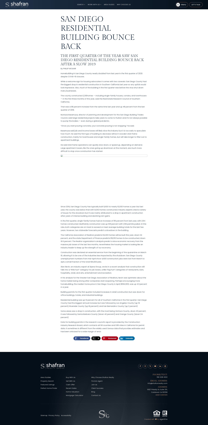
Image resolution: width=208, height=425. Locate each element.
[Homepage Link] (104, 414)
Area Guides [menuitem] (109, 4)
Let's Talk (196, 5)
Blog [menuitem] (93, 392)
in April (117, 284)
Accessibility (66, 415)
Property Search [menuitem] (47, 381)
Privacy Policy (54, 415)
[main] (104, 180)
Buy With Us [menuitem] (70, 377)
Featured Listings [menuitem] (48, 385)
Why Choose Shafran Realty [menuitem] (102, 377)
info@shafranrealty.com (157, 383)
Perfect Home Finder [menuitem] (49, 388)
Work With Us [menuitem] (94, 4)
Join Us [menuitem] (94, 385)
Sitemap (44, 415)
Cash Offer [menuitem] (70, 385)
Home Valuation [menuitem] (72, 392)
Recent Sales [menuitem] (71, 388)
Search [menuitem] (80, 4)
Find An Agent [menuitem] (97, 381)
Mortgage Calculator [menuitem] (74, 395)
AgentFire (163, 419)
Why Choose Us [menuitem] (124, 4)
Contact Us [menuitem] (96, 395)
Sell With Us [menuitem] (70, 381)
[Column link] (33, 5)
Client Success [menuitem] (97, 388)
